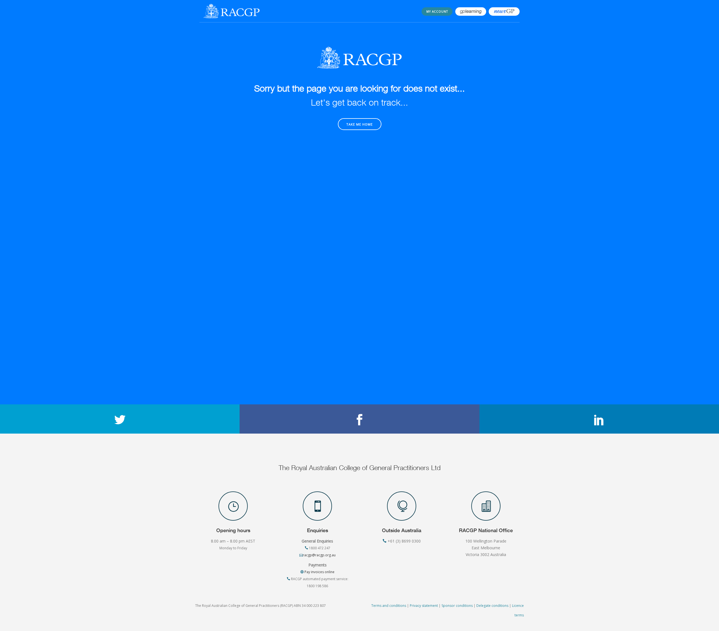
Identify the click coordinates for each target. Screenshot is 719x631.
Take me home (359, 124)
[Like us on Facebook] (359, 419)
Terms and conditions (388, 605)
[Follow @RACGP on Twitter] (120, 419)
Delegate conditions (492, 605)
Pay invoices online (319, 572)
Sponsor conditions (457, 605)
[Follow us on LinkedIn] (599, 419)
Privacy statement (424, 605)
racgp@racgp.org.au (319, 555)
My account (437, 11)
